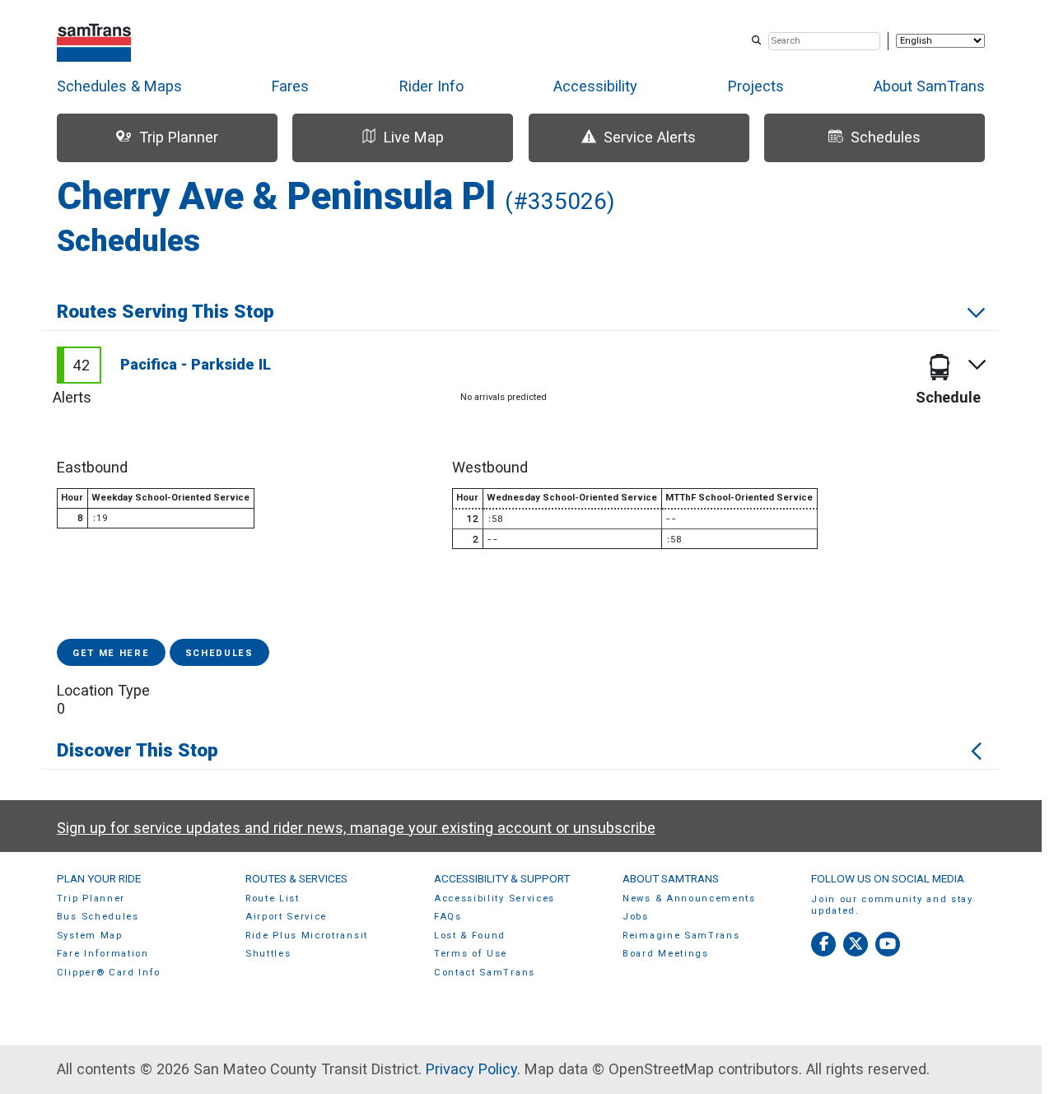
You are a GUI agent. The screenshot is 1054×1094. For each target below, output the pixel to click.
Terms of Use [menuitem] (470, 953)
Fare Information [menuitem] (103, 953)
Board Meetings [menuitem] (666, 953)
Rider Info (431, 86)
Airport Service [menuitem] (286, 916)
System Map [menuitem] (90, 935)
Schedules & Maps (119, 86)
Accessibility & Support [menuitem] (502, 878)
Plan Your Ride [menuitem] (99, 878)
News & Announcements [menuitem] (689, 898)
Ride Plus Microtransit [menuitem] (306, 935)
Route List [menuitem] (272, 898)
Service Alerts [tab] (650, 137)
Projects (756, 86)
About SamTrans (929, 86)
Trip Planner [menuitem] (91, 898)
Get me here (111, 653)
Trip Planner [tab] (178, 137)
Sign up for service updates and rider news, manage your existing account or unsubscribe (356, 827)
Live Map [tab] (414, 137)
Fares (290, 86)
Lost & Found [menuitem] (470, 935)
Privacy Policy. (473, 1069)
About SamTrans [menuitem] (671, 878)
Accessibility (595, 86)
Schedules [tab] (886, 137)
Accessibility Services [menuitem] (494, 898)
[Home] (94, 41)
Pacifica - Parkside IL (195, 364)
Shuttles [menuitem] (268, 953)
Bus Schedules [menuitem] (98, 916)
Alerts (72, 397)
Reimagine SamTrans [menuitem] (681, 935)
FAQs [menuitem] (448, 916)
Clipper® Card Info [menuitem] (109, 972)
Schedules (219, 653)
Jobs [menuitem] (636, 916)
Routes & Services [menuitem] (296, 878)
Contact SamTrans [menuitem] (484, 972)
